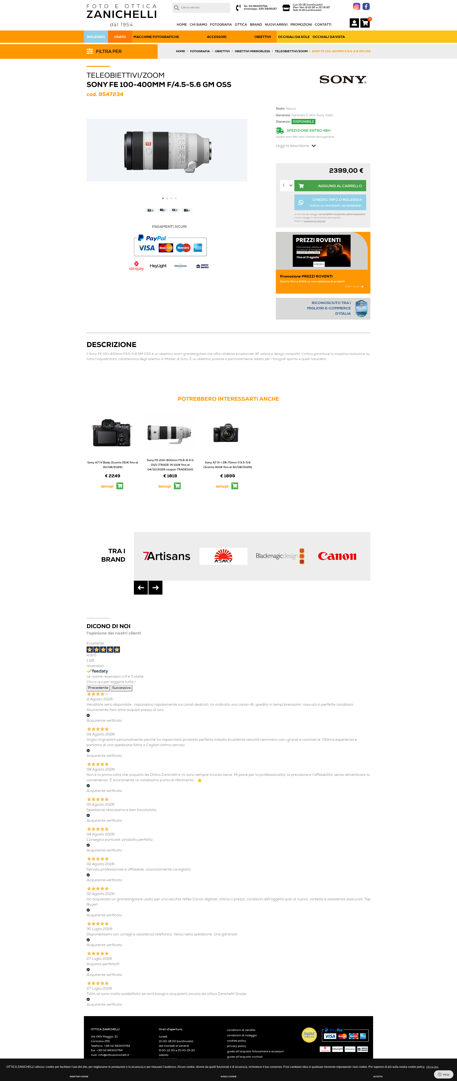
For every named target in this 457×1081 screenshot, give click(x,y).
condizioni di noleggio (314, 221)
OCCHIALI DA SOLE (294, 37)
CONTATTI (323, 25)
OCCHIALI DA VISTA (329, 37)
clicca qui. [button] (432, 1066)
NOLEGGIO (96, 37)
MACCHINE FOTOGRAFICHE (156, 37)
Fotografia (200, 51)
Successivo (121, 688)
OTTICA (241, 25)
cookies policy (236, 1041)
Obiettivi (222, 51)
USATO (120, 37)
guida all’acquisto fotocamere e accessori (255, 1051)
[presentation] (141, 588)
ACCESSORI (217, 37)
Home (180, 51)
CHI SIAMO (198, 25)
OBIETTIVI (262, 37)
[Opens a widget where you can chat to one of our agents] (443, 1074)
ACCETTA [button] (378, 1076)
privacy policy (236, 1046)
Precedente (98, 688)
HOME (182, 25)
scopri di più (352, 286)
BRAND (256, 25)
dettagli (107, 486)
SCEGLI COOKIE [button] (228, 1076)
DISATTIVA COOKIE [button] (79, 1076)
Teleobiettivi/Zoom (291, 51)
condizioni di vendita (241, 1030)
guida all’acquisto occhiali (244, 1057)
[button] (163, 198)
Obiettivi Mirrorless (252, 51)
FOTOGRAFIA (221, 25)
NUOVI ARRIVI (276, 25)
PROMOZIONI (301, 25)
